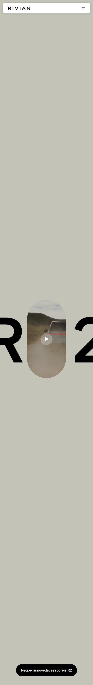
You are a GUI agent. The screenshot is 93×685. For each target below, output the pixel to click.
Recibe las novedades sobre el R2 (46, 670)
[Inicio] (19, 8)
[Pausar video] (46, 339)
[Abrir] (83, 8)
